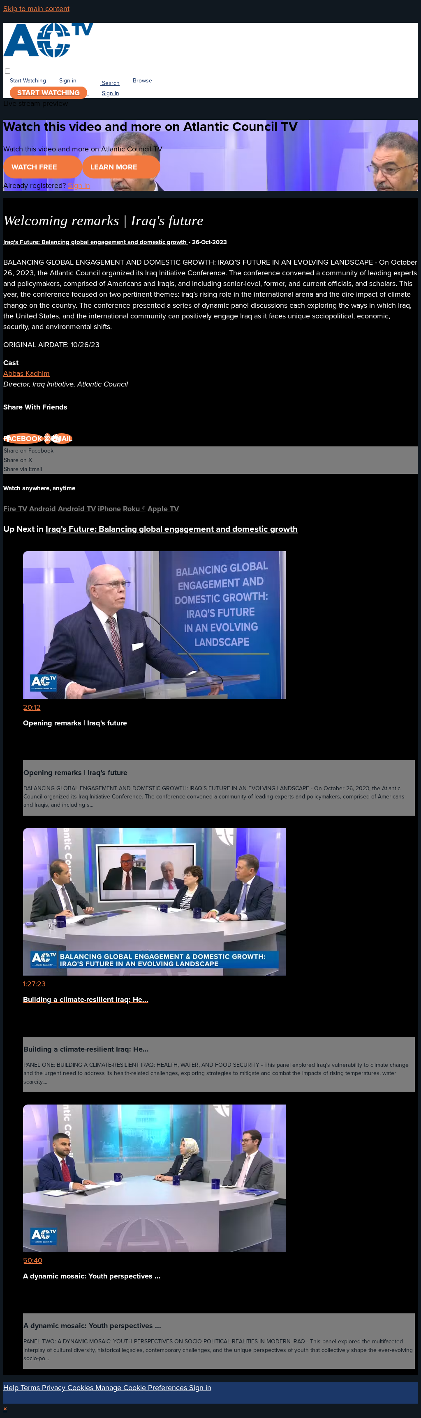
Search (110, 83)
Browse (142, 81)
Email (61, 438)
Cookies (81, 1387)
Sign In (110, 93)
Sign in (67, 81)
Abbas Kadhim (26, 373)
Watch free (35, 167)
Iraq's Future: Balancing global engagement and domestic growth (95, 242)
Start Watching (28, 81)
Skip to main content (36, 8)
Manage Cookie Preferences (142, 1387)
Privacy (54, 1387)
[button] (7, 71)
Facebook (23, 438)
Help (12, 1387)
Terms (31, 1387)
